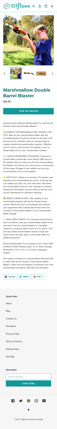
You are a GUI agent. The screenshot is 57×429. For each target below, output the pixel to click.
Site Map (10, 356)
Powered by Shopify (35, 419)
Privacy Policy (13, 334)
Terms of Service (14, 341)
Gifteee (23, 419)
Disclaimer (11, 326)
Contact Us (11, 318)
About (8, 303)
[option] (16, 73)
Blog (8, 311)
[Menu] (52, 6)
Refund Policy (12, 349)
